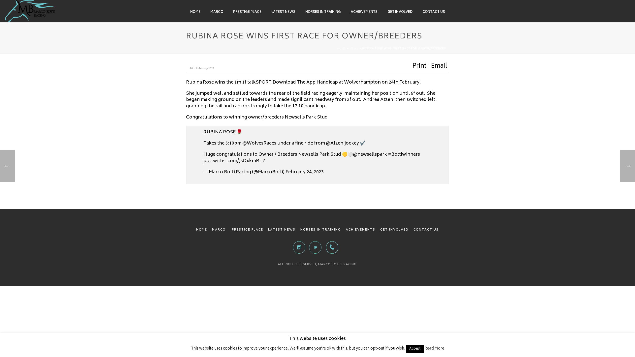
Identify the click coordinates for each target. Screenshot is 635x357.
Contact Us (433, 12)
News (354, 49)
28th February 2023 (202, 68)
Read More (434, 348)
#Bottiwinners (404, 155)
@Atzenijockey (342, 144)
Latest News (283, 12)
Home (195, 12)
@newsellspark (370, 155)
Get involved (400, 12)
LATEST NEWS (281, 230)
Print (419, 66)
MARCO (219, 230)
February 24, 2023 (305, 172)
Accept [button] (415, 349)
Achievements (364, 12)
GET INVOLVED (394, 230)
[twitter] (315, 247)
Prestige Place (247, 12)
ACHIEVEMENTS (360, 230)
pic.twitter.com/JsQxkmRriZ (234, 161)
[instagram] (299, 247)
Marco (216, 12)
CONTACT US (426, 230)
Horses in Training (323, 12)
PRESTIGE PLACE (247, 230)
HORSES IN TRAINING (320, 230)
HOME (201, 230)
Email (439, 66)
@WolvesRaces (259, 144)
